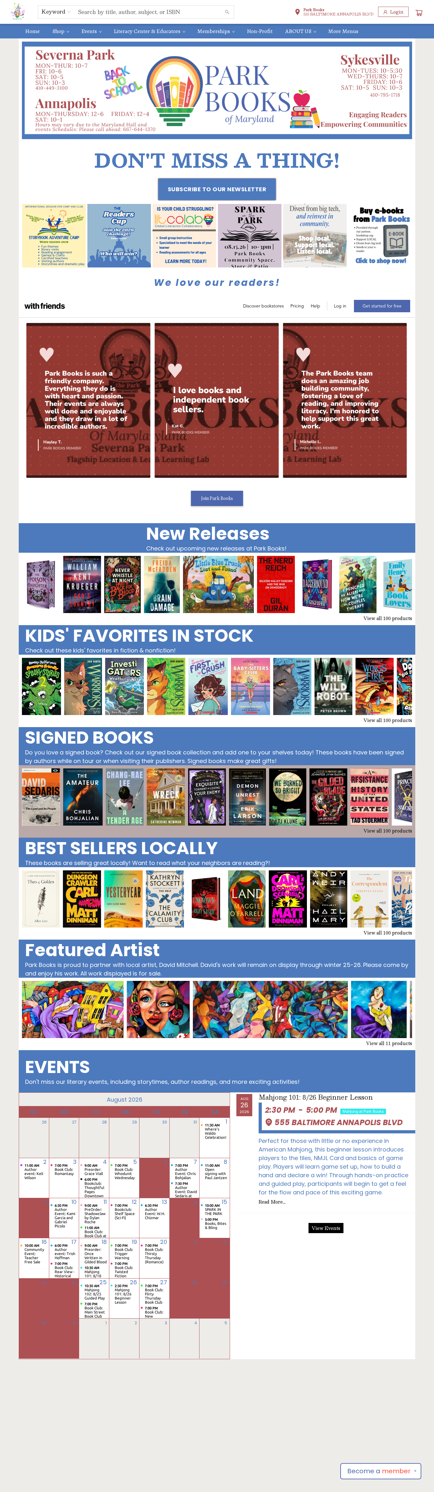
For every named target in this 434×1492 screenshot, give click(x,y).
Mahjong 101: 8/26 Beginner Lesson (316, 1097)
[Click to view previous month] (27, 1099)
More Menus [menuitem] (343, 31)
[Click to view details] (41, 584)
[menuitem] (32, 31)
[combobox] (56, 12)
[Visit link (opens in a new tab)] (54, 235)
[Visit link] (380, 235)
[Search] (227, 12)
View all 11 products (389, 1043)
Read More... (272, 1201)
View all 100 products (387, 618)
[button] (334, 13)
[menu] (217, 31)
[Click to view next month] (221, 1099)
